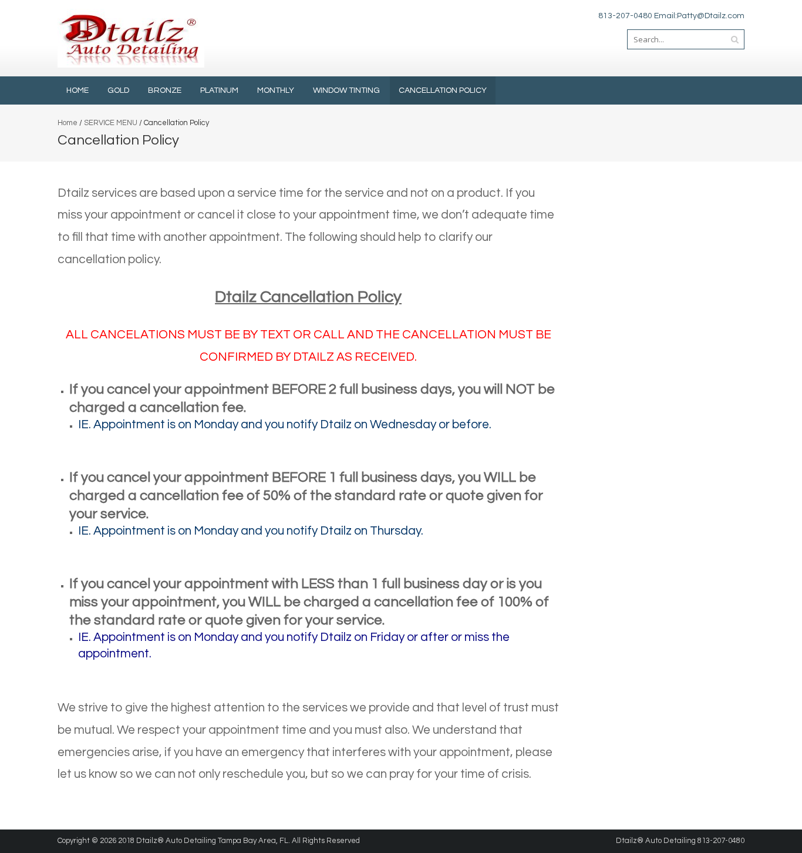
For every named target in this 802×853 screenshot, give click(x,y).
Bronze (164, 90)
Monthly (275, 90)
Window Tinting (346, 90)
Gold (118, 90)
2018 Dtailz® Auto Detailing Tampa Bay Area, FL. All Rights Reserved (239, 841)
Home (77, 90)
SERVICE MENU (110, 123)
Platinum (219, 90)
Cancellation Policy (443, 90)
